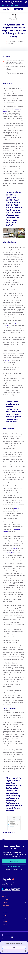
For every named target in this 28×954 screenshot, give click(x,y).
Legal (16, 935)
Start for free (18, 9)
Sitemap (4, 939)
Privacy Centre (5, 937)
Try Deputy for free (14, 866)
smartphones (10, 553)
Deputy (7, 360)
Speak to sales (14, 861)
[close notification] (25, 2)
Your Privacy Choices (19, 937)
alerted (15, 548)
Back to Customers (9, 833)
